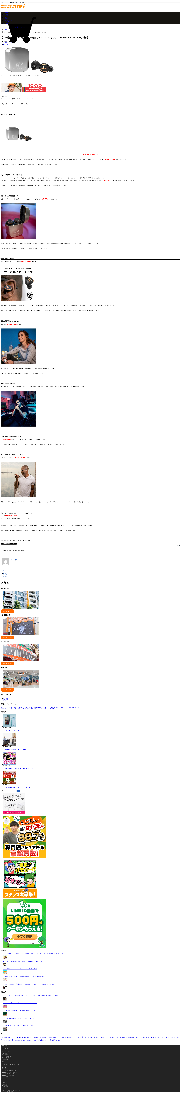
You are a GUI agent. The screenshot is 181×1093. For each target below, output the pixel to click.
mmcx (47, 1037)
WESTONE (69, 1037)
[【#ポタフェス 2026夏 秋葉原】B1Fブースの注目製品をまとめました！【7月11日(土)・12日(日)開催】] (5, 987)
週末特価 (58, 1040)
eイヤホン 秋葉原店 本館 (9, 1070)
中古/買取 (5, 23)
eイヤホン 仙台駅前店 (8, 1075)
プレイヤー (143, 1037)
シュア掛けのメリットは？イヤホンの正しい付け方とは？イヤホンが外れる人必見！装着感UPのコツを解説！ (31, 995)
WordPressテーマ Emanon (10, 1091)
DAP (23, 1037)
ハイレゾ (138, 1037)
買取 (54, 1040)
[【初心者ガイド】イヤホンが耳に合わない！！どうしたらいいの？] (5, 1006)
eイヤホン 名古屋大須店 (9, 1073)
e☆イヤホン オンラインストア (11, 1064)
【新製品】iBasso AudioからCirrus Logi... (13, 730)
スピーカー (129, 1037)
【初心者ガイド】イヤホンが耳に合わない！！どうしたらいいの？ (20, 1003)
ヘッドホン (151, 1037)
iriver (43, 1037)
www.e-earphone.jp (14, 560)
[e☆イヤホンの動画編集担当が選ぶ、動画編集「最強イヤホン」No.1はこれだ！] (5, 964)
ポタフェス (160, 1037)
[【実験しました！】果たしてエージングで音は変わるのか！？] (5, 1029)
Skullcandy (59, 1037)
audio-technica (12, 1037)
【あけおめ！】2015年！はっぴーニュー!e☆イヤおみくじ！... (19, 787)
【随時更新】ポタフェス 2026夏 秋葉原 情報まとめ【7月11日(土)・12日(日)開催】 (24, 976)
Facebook (5, 698)
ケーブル (125, 1037)
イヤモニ (91, 1037)
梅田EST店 (46, 1040)
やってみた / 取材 (7, 20)
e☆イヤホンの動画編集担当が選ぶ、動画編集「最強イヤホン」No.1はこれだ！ (23, 961)
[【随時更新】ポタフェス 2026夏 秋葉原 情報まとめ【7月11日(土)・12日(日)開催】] (5, 980)
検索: (2, 791)
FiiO (41, 1037)
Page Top (3, 1089)
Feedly (4, 701)
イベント (5, 14)
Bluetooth (18, 1037)
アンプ (72, 1037)
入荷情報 (5, 18)
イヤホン (84, 1037)
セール (133, 1037)
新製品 (5, 17)
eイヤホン (27, 1037)
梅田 (43, 1040)
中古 (11, 1040)
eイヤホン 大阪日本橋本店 (10, 1072)
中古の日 (15, 1040)
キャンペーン (6, 15)
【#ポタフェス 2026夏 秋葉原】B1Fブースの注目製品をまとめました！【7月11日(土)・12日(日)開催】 (29, 984)
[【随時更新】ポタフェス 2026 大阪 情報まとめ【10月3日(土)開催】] (5, 972)
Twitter (5, 697)
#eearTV (2, 1037)
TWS (66, 1037)
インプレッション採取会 (99, 1037)
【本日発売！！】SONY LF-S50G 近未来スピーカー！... (17, 749)
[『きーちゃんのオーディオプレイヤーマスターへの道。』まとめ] (5, 1014)
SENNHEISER (52, 1037)
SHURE (56, 1037)
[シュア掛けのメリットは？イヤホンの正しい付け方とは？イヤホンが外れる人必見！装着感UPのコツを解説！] (5, 998)
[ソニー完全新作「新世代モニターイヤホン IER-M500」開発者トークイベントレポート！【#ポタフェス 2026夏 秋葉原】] (5, 957)
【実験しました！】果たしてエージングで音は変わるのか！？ (19, 1025)
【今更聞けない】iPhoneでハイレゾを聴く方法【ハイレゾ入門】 (19, 1018)
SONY (63, 1037)
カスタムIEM (6, 21)
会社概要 (5, 1076)
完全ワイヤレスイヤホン (29, 1040)
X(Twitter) (5, 1082)
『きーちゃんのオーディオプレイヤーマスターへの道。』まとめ (19, 1010)
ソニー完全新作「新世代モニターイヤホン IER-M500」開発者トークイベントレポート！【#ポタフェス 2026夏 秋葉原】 (33, 953)
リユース (171, 1037)
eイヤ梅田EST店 (35, 1037)
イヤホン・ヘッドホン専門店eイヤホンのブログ (11, 1090)
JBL (45, 1037)
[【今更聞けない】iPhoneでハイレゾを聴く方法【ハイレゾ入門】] (5, 1021)
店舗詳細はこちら (7, 611)
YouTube (5, 1085)
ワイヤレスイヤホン (6, 1040)
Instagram (5, 699)
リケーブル (166, 1037)
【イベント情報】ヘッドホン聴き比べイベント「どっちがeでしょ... (20, 768)
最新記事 (5, 13)
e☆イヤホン (6, 44)
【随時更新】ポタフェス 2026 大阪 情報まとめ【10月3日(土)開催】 (20, 969)
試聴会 (51, 1040)
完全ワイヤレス (20, 1040)
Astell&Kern (7, 1037)
